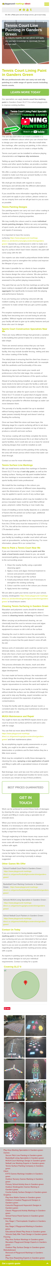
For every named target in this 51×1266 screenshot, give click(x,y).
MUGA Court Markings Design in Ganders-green (25, 1161)
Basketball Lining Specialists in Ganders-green (24, 1158)
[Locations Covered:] (3, 4)
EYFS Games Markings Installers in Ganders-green (24, 1175)
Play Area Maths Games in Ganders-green (23, 1197)
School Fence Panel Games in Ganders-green (24, 1216)
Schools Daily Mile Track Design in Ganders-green (26, 1234)
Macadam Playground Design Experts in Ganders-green (26, 1243)
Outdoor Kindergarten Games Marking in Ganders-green (22, 1188)
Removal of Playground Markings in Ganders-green (24, 1254)
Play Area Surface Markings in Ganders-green (24, 1239)
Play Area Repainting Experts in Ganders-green (25, 1258)
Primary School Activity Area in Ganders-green (24, 1184)
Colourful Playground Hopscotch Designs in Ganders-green (23, 1206)
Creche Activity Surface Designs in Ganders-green (26, 1192)
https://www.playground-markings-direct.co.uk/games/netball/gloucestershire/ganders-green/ (24, 921)
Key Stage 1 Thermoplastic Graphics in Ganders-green (25, 1222)
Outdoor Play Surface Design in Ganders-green (25, 1247)
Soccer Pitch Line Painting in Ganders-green (23, 1155)
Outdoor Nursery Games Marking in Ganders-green (24, 1180)
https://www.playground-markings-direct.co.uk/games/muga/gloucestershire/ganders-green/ (23, 736)
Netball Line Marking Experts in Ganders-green (24, 1163)
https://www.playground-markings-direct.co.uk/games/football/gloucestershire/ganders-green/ (25, 874)
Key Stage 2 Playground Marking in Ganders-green (24, 1227)
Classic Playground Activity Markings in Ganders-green (25, 1211)
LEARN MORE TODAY (25, 92)
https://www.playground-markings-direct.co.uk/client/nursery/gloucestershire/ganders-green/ (23, 241)
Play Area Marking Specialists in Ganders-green (23, 1150)
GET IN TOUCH (25, 800)
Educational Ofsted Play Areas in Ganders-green (25, 1232)
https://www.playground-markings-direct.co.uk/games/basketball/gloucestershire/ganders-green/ (26, 890)
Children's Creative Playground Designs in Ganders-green (22, 1201)
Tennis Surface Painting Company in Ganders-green (24, 1167)
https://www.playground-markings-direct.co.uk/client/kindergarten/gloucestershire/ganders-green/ (25, 599)
